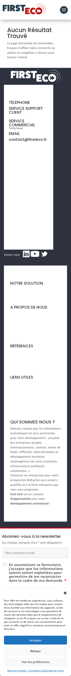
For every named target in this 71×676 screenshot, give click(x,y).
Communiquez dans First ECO (30, 391)
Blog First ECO (19, 367)
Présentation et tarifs (24, 289)
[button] (65, 593)
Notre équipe (19, 321)
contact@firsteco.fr (28, 139)
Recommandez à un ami (26, 398)
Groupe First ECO (21, 328)
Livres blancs (18, 360)
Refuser (35, 651)
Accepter (35, 640)
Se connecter (18, 406)
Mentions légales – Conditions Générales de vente (35, 670)
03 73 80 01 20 (33, 128)
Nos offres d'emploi (23, 336)
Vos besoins (18, 297)
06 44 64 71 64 (18, 115)
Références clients (22, 352)
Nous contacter (20, 383)
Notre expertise (20, 313)
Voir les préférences (36, 662)
